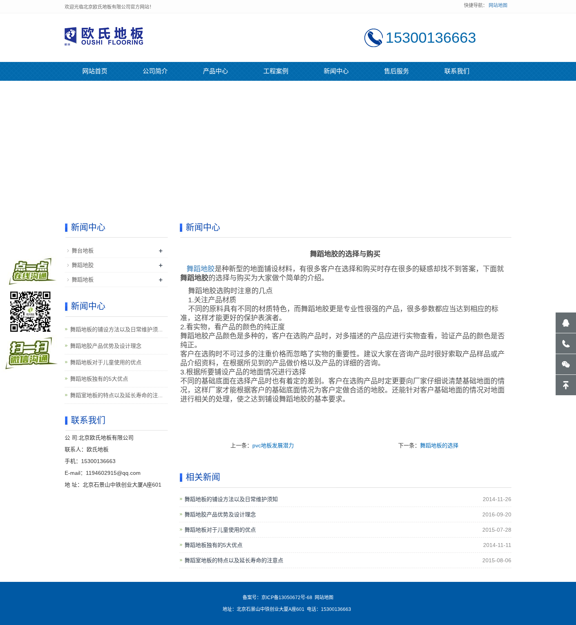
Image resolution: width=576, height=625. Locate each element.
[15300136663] (566, 343)
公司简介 (155, 71)
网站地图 (498, 5)
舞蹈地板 (83, 279)
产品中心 (215, 71)
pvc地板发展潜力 (273, 445)
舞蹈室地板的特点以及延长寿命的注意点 (234, 560)
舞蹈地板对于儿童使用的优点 (220, 530)
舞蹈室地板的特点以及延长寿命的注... (116, 395)
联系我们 (456, 71)
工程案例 (275, 71)
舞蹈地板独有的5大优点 (214, 545)
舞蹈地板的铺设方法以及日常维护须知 (231, 499)
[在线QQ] (566, 322)
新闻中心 (336, 71)
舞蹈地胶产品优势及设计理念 (220, 514)
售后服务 (396, 71)
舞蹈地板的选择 (439, 445)
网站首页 (94, 71)
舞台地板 (83, 250)
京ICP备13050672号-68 (286, 597)
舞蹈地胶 (201, 269)
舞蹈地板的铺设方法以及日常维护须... (116, 329)
